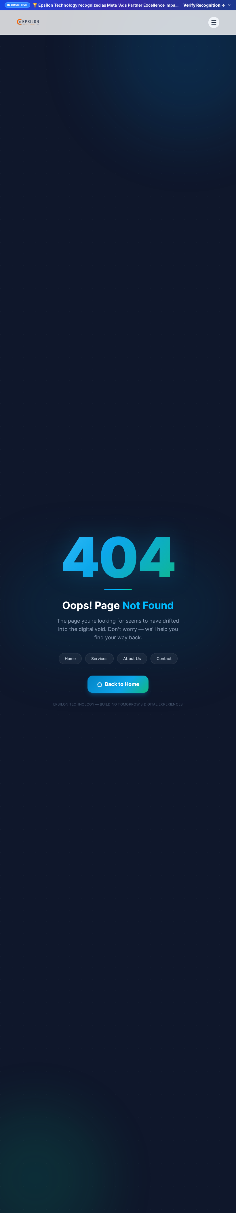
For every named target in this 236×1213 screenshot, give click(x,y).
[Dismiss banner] (229, 5)
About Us (132, 658)
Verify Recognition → (204, 5)
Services (99, 658)
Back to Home (122, 684)
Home (70, 658)
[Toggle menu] (213, 22)
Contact (164, 658)
